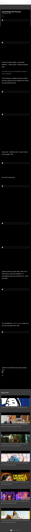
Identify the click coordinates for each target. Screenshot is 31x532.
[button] (2, 16)
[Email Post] (2, 372)
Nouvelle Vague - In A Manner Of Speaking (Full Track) (14, 407)
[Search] (29, 2)
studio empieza (17, 323)
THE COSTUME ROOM (10, 2)
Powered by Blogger (16, 530)
